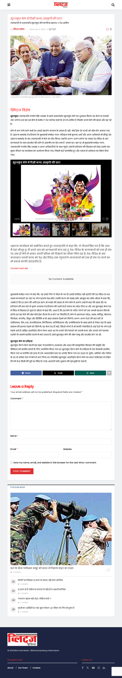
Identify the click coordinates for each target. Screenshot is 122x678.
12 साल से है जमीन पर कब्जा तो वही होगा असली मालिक (42, 589)
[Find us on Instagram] (99, 668)
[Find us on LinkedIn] (104, 668)
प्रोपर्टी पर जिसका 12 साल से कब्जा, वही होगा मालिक (40, 580)
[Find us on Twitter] (87, 668)
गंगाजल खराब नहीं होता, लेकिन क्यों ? (34, 598)
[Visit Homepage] (61, 5)
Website (67, 449)
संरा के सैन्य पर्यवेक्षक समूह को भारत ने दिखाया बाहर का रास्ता (41, 568)
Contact (36, 667)
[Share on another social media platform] (109, 373)
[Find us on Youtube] (93, 668)
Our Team (23, 667)
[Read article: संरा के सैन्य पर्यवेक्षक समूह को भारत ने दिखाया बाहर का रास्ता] (61, 529)
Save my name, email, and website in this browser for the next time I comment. (55, 462)
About (10, 667)
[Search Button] (113, 5)
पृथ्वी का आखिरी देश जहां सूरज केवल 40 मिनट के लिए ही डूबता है (46, 607)
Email (14, 449)
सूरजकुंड (52, 29)
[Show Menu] (8, 5)
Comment (17, 398)
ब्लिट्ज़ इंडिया (18, 29)
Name (14, 435)
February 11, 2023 (37, 29)
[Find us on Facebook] (82, 668)
